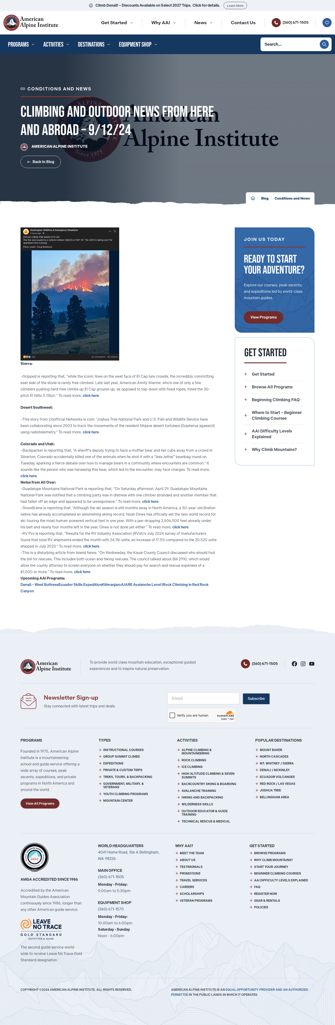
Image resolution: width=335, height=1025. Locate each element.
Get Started (114, 22)
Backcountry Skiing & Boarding (209, 784)
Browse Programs (270, 853)
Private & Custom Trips (122, 770)
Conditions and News (292, 198)
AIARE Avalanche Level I (142, 584)
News (200, 22)
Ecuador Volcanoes (277, 777)
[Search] (324, 44)
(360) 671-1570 (111, 909)
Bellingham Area (274, 797)
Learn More (235, 6)
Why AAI (160, 22)
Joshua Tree (270, 790)
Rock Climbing (194, 760)
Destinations (91, 44)
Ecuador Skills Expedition (80, 584)
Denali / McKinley (275, 770)
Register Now (265, 894)
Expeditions (113, 763)
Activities (53, 44)
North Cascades (274, 756)
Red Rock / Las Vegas (277, 783)
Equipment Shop (135, 44)
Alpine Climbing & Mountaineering (197, 751)
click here (91, 395)
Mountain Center (118, 800)
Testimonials (191, 867)
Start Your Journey (271, 867)
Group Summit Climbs (121, 756)
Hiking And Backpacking (202, 797)
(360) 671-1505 (296, 22)
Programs (18, 44)
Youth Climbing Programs (125, 794)
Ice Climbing (192, 767)
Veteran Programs (196, 900)
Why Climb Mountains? (273, 860)
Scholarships (192, 894)
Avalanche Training (199, 791)
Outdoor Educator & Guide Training (205, 813)
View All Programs (40, 803)
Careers (187, 887)
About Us (188, 860)
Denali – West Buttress (39, 584)
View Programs (263, 317)
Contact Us (243, 22)
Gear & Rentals (267, 900)
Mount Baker (271, 750)
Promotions (190, 873)
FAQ (257, 887)
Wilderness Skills (197, 804)
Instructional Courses (123, 750)
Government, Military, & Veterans (123, 785)
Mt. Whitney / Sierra (277, 763)
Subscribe (256, 698)
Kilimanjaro (111, 584)
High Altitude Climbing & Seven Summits (208, 775)
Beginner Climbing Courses (277, 873)
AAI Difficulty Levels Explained (281, 880)
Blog (264, 198)
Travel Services (193, 880)
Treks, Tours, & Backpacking (127, 777)
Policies (261, 907)
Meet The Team (192, 853)
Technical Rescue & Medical (206, 821)
